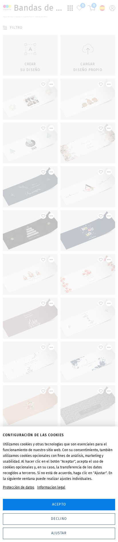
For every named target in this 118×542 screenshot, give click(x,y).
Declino (59, 519)
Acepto (59, 504)
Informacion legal (51, 487)
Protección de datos (18, 487)
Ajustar (58, 533)
